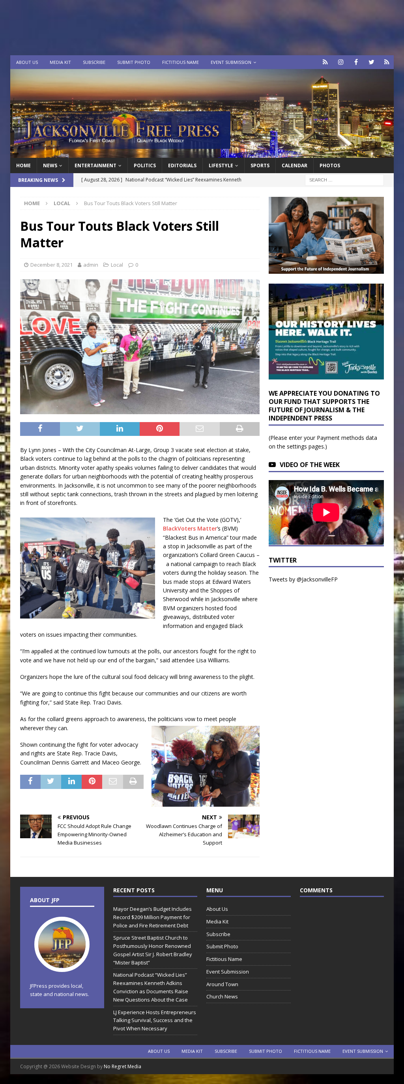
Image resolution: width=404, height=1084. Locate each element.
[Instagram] (341, 62)
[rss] (387, 62)
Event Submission (231, 62)
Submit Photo (133, 62)
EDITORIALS (182, 165)
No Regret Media (122, 1066)
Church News (222, 996)
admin (90, 264)
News (50, 165)
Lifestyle (221, 165)
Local (117, 264)
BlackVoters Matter (190, 528)
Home (23, 165)
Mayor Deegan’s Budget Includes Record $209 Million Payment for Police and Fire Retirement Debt (152, 917)
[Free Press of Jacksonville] (202, 153)
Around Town (222, 984)
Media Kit (60, 62)
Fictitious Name (180, 62)
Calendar (294, 165)
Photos (330, 165)
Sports (260, 165)
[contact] (325, 62)
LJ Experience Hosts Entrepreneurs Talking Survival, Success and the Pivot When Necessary (154, 1020)
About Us (27, 62)
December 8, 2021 (51, 264)
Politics (145, 165)
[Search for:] (344, 179)
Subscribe (94, 62)
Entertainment (95, 165)
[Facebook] (356, 62)
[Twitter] (371, 62)
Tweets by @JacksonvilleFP (303, 579)
